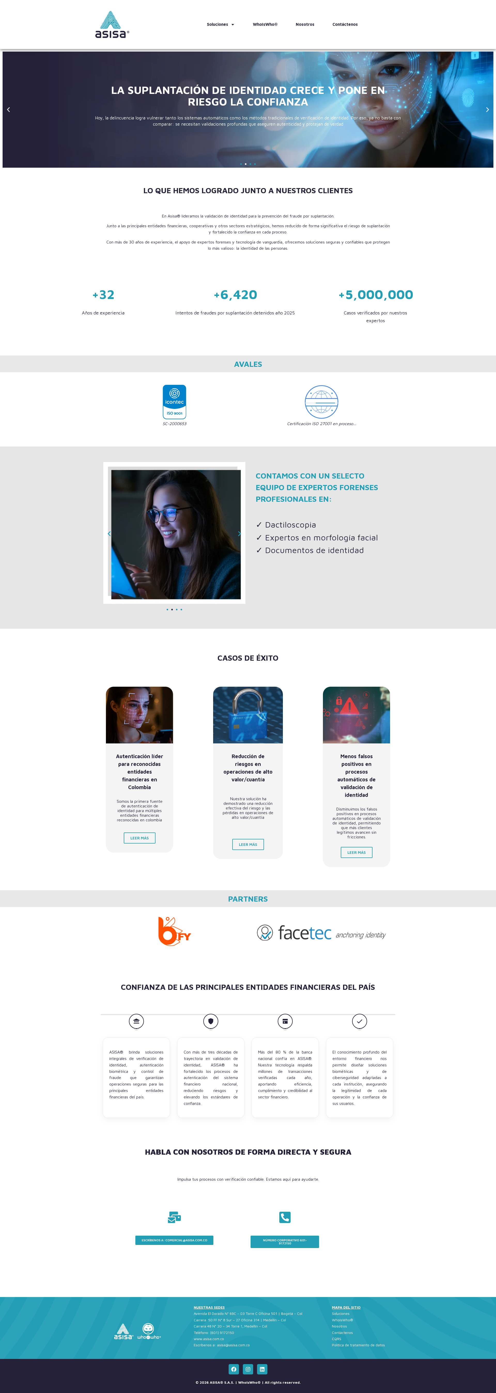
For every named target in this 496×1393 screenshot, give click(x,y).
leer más (139, 838)
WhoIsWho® (265, 24)
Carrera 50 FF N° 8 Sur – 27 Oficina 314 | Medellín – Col (240, 1320)
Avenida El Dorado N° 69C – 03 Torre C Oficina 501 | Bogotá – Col (248, 1313)
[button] (8, 110)
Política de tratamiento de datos (358, 1345)
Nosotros (305, 24)
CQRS (336, 1339)
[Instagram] (248, 1369)
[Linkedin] (262, 1369)
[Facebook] (234, 1369)
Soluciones (217, 24)
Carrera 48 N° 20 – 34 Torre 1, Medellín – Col (230, 1326)
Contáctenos (345, 24)
